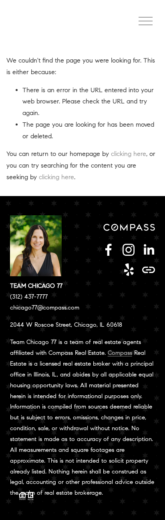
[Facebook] (108, 249)
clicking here (128, 154)
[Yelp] (128, 269)
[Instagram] (128, 249)
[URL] (148, 269)
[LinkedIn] (148, 249)
